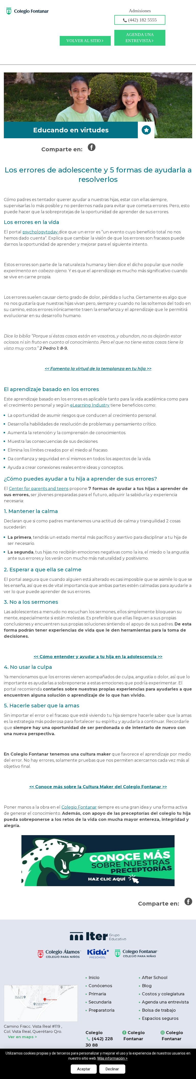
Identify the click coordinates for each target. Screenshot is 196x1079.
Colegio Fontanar (79, 807)
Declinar (112, 1069)
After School (154, 977)
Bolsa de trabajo (159, 1010)
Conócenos (100, 985)
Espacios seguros (160, 1018)
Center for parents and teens (38, 488)
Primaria (97, 994)
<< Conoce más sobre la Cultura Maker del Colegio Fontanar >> (98, 786)
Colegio (99, 1039)
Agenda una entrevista (140, 37)
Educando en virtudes (71, 130)
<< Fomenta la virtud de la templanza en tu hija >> (98, 368)
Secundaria (100, 1002)
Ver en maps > (22, 1036)
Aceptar (83, 1069)
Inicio (94, 977)
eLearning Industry (89, 405)
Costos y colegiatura (163, 994)
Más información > (112, 1058)
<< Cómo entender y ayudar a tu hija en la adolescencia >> (98, 656)
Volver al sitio (84, 41)
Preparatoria (102, 1010)
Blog (147, 985)
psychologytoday (40, 232)
